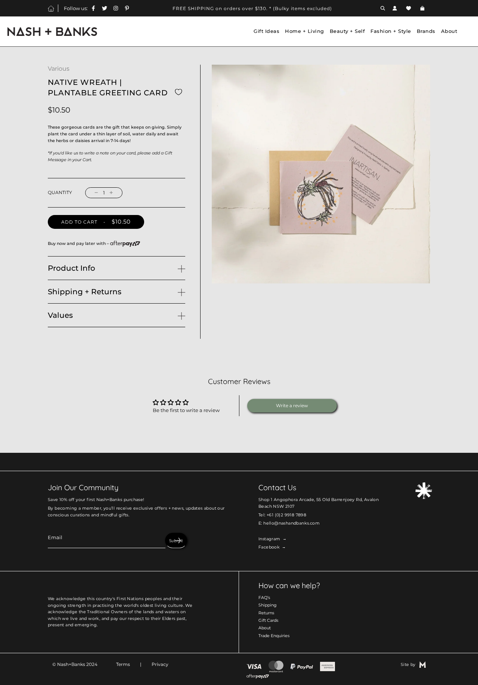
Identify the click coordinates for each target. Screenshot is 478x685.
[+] (111, 193)
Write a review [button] (292, 405)
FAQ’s (264, 597)
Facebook (269, 547)
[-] (96, 193)
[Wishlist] (408, 8)
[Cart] (423, 8)
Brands (426, 31)
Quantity (60, 192)
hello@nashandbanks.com (291, 523)
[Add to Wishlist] (178, 91)
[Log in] (395, 8)
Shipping (267, 605)
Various (58, 68)
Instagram (269, 538)
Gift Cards (268, 620)
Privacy (160, 664)
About (264, 627)
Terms (123, 664)
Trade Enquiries (273, 635)
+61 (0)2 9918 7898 (286, 514)
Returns (266, 612)
